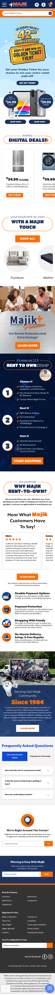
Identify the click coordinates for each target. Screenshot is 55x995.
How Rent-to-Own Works (15, 756)
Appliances (7, 904)
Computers (32, 901)
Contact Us (32, 917)
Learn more (27, 728)
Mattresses (6, 901)
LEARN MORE (27, 345)
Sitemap (33, 966)
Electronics (32, 897)
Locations (32, 921)
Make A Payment (9, 917)
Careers (5, 932)
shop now (15, 122)
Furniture (6, 897)
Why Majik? (7, 925)
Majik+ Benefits (8, 929)
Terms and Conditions (37, 925)
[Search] (50, 13)
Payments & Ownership (40, 756)
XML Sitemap (42, 966)
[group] (17, 262)
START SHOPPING (27, 461)
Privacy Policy (33, 929)
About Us (6, 921)
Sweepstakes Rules (35, 932)
